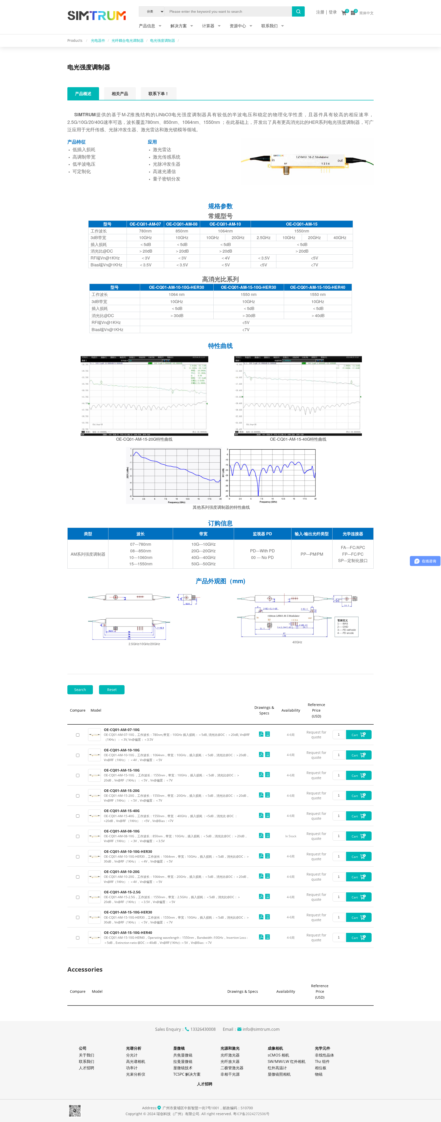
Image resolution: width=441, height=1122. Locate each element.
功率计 (132, 1067)
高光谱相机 (135, 1061)
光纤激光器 (230, 1055)
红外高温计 (277, 1067)
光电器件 (98, 40)
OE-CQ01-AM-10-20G (122, 871)
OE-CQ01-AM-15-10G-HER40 (128, 932)
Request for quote (316, 734)
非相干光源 (230, 1074)
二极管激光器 (231, 1067)
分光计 (132, 1055)
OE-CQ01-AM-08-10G (122, 831)
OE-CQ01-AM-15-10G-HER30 (128, 912)
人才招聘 (86, 1067)
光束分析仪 (135, 1074)
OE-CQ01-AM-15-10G (122, 770)
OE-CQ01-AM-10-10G (122, 750)
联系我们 (86, 1061)
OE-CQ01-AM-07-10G (122, 729)
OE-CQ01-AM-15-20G (122, 790)
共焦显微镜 (182, 1055)
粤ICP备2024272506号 (251, 1113)
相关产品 (120, 93)
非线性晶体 (324, 1055)
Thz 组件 (322, 1061)
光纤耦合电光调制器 (128, 40)
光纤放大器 (230, 1061)
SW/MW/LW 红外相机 (286, 1061)
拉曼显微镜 (182, 1061)
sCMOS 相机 (278, 1055)
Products (75, 40)
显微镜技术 (182, 1067)
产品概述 (83, 93)
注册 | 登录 (326, 12)
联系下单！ (159, 93)
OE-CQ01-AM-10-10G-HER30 (128, 851)
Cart (355, 735)
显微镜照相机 (279, 1074)
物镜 (319, 1074)
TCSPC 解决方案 (187, 1074)
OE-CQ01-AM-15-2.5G (122, 892)
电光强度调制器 (162, 40)
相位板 (320, 1067)
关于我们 (86, 1055)
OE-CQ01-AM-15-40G (122, 810)
